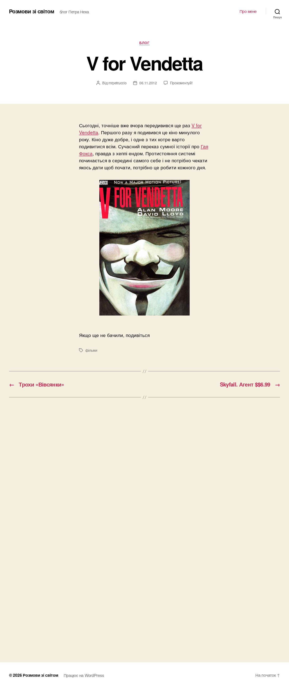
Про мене (248, 11)
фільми (91, 350)
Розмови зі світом (31, 11)
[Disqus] (144, 471)
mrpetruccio (117, 82)
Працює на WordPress (84, 675)
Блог (144, 43)
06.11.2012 (148, 82)
